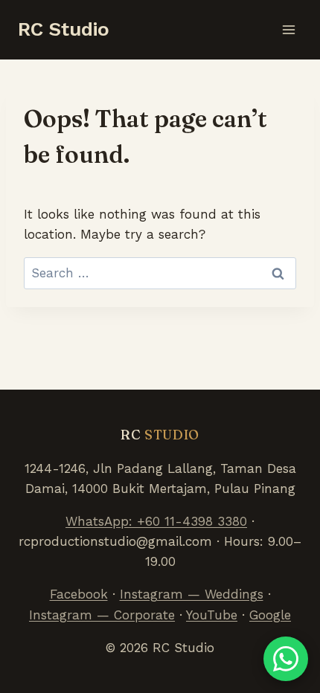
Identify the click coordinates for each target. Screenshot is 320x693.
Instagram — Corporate (102, 614)
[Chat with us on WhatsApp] (285, 658)
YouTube (211, 614)
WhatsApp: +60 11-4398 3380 (156, 521)
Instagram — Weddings (191, 594)
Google (270, 614)
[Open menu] (288, 29)
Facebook (79, 594)
